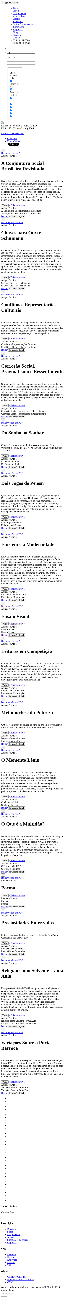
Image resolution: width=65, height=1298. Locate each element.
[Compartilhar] (5, 1293)
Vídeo (10, 1265)
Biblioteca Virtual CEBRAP (20, 1279)
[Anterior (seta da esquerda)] (2, 1296)
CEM (10, 1282)
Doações (11, 1229)
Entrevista (12, 1259)
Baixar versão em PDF (12, 153)
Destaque (11, 1254)
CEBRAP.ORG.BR (16, 1277)
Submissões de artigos (17, 1240)
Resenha (11, 1262)
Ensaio (10, 1257)
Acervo (18, 20)
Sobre (16, 9)
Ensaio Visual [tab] (13, 141)
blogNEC (18, 31)
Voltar (4, 205)
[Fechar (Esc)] (2, 1293)
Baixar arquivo (17, 205)
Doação (17, 36)
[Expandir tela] (8, 1293)
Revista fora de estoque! (12, 133)
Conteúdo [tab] (12, 138)
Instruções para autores (24, 25)
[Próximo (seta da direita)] (5, 1296)
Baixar (4, 216)
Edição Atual (19, 14)
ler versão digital (16, 216)
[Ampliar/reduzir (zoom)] (11, 1293)
